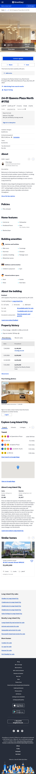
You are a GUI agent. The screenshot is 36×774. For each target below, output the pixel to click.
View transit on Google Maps (10, 457)
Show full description (8, 196)
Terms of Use (18, 682)
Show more (5, 374)
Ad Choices (18, 694)
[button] (33, 427)
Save (27, 65)
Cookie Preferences (18, 688)
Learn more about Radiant (10, 320)
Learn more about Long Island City (12, 530)
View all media (27, 45)
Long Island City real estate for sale (13, 622)
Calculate (16, 137)
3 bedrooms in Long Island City (11, 610)
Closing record (19, 350)
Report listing (8, 90)
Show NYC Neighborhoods (18, 721)
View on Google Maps (8, 481)
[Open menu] (2, 2)
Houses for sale (7, 650)
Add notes (9, 73)
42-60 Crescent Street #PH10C (13, 562)
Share (10, 65)
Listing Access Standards (18, 696)
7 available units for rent (25, 311)
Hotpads (18, 751)
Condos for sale (7, 643)
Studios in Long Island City (10, 598)
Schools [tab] (13, 427)
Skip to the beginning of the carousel (18, 578)
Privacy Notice (18, 691)
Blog (18, 661)
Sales (3, 10)
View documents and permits (23, 315)
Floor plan (11, 49)
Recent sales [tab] (19, 338)
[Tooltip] (18, 333)
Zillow (18, 746)
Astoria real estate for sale (10, 626)
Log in (7, 414)
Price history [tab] (6, 338)
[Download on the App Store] (19, 705)
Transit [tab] (4, 427)
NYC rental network (18, 670)
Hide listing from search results (14, 86)
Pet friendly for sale (8, 654)
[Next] (33, 32)
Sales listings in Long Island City (12, 613)
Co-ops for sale (6, 646)
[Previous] (2, 32)
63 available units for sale (25, 308)
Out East (18, 754)
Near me (18, 676)
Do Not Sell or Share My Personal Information (18, 685)
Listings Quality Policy (18, 699)
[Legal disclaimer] (11, 137)
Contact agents (18, 58)
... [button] (7, 10)
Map (26, 49)
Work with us (18, 667)
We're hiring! (18, 664)
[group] (18, 559)
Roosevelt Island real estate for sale (13, 634)
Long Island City (11, 109)
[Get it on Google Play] (19, 712)
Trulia (18, 748)
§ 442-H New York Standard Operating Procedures (20, 742)
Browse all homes (18, 673)
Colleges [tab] (23, 427)
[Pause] (4, 45)
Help (18, 679)
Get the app (31, 6)
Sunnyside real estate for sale (11, 630)
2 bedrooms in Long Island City (11, 606)
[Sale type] (25, 109)
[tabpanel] (18, 358)
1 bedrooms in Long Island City (11, 602)
